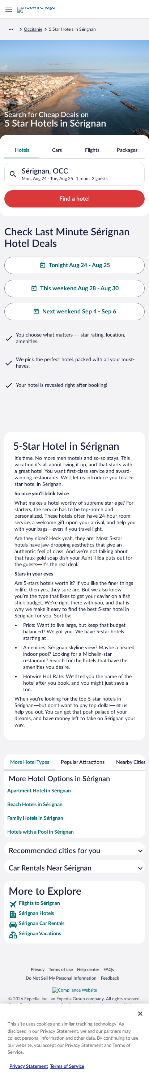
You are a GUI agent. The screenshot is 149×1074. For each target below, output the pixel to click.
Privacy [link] (37, 969)
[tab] (21, 150)
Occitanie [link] (33, 29)
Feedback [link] (110, 978)
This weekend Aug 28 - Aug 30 (79, 288)
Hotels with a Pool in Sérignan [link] (40, 832)
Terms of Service (67, 1066)
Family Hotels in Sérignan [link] (35, 818)
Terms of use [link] (61, 969)
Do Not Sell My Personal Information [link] (61, 978)
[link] (74, 904)
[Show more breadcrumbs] (10, 29)
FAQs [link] (108, 969)
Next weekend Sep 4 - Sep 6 (79, 312)
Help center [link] (88, 969)
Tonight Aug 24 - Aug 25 (79, 265)
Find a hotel (74, 199)
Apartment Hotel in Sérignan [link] (39, 790)
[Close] (140, 1014)
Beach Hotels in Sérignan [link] (35, 804)
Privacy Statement (28, 1066)
